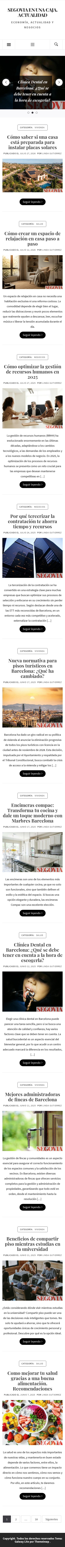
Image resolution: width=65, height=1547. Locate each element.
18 (36, 1519)
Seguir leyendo (32, 202)
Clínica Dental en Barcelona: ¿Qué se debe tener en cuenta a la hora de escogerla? (32, 952)
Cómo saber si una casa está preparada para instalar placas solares (32, 142)
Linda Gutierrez (52, 153)
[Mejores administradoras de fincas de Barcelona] (32, 1130)
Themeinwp (42, 1541)
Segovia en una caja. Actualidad (32, 12)
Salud (39, 223)
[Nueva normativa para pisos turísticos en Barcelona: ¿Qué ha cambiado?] (32, 707)
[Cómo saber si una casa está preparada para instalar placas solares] (32, 175)
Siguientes (51, 1519)
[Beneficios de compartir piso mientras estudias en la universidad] (32, 1280)
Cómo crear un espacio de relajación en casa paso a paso (32, 238)
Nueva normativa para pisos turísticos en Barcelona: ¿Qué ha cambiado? (32, 668)
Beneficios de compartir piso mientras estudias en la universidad (32, 1243)
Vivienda (40, 127)
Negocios (39, 357)
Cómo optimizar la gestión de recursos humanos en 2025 (32, 371)
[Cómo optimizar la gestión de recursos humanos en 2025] (32, 408)
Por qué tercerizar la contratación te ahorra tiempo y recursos (32, 521)
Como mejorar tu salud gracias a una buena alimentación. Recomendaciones (32, 1381)
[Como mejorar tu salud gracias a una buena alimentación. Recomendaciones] (32, 1422)
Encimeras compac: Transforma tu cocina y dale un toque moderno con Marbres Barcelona (32, 813)
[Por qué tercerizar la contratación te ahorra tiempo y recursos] (32, 557)
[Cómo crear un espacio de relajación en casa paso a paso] (32, 271)
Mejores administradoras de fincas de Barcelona (32, 1097)
